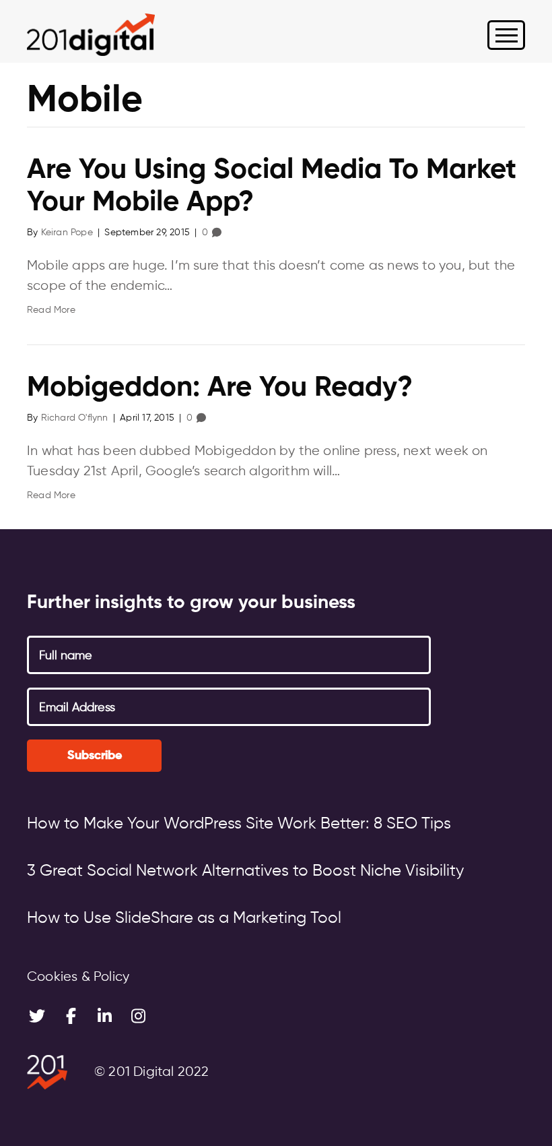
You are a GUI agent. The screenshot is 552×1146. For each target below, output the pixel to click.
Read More (51, 310)
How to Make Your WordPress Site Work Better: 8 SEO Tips (239, 824)
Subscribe (94, 756)
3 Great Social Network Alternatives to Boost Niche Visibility (245, 871)
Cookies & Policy (78, 977)
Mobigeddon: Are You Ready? (220, 388)
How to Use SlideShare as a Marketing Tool (184, 918)
